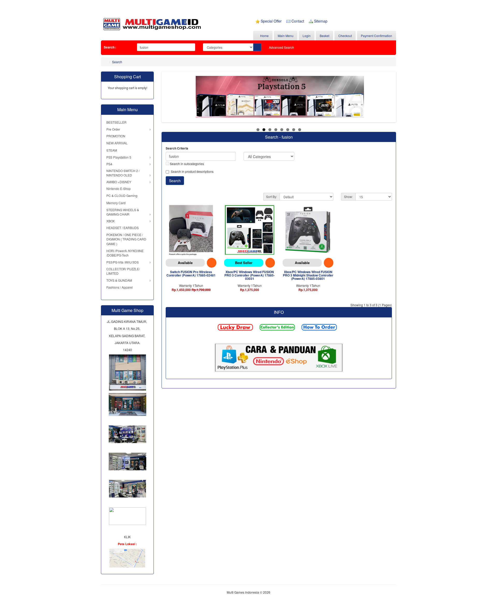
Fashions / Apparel (119, 287)
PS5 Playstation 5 (118, 157)
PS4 (109, 164)
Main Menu (286, 35)
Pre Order (113, 129)
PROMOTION (115, 136)
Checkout (345, 35)
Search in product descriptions (192, 171)
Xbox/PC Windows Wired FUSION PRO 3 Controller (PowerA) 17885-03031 (249, 275)
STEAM (111, 150)
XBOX (110, 221)
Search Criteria (177, 148)
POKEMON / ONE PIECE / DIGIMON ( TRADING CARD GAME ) (126, 239)
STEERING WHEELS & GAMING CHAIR (122, 212)
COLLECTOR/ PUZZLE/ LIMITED (123, 271)
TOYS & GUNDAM (119, 280)
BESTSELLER (116, 122)
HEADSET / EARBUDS (122, 227)
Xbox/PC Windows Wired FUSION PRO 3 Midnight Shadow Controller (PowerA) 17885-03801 (308, 275)
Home (264, 35)
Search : (110, 47)
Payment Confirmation (376, 35)
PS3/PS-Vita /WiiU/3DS (122, 262)
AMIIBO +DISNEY (118, 182)
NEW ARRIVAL (117, 143)
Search (117, 62)
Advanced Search (281, 47)
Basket (324, 35)
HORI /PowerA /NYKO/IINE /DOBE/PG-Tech (125, 252)
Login (307, 35)
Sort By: (271, 196)
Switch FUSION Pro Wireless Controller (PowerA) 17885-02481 (191, 273)
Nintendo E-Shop (118, 188)
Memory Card (116, 203)
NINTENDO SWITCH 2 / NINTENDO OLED (123, 172)
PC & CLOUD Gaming (121, 195)
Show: (348, 196)
